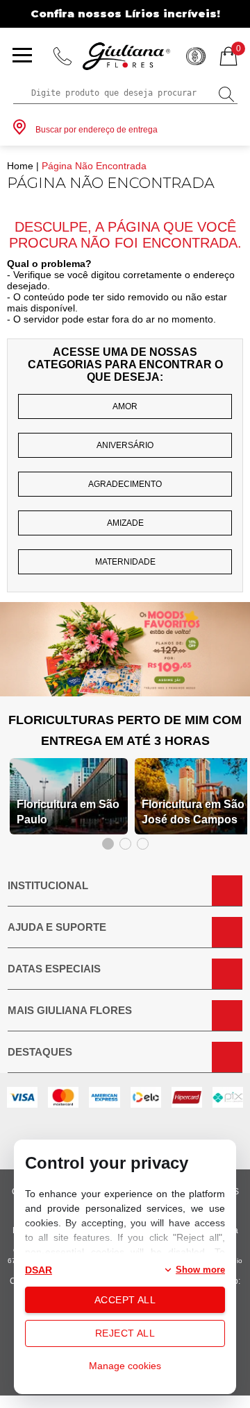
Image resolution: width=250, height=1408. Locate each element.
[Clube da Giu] (125, 692)
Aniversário (125, 445)
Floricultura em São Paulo (68, 811)
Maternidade (125, 562)
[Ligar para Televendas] (62, 56)
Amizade (125, 523)
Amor (125, 406)
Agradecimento (125, 484)
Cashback (195, 56)
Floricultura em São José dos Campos (193, 811)
